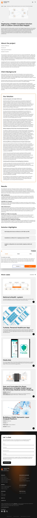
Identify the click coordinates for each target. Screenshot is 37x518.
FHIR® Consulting (4, 488)
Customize (18, 266)
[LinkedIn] (4, 511)
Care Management (22, 476)
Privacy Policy (9, 516)
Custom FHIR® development (6, 486)
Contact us (3, 500)
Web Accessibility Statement (25, 516)
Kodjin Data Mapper (4, 482)
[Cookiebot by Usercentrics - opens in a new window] (31, 251)
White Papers (3, 494)
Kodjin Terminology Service (5, 479)
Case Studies (3, 495)
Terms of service (16, 516)
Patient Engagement (22, 479)
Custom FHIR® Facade (5, 487)
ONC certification (22, 486)
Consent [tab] (6, 253)
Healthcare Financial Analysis (24, 478)
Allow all (30, 266)
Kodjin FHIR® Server (4, 478)
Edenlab (15, 503)
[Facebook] (2, 511)
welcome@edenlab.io (5, 470)
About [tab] (31, 253)
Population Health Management (24, 480)
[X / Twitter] (7, 511)
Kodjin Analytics (4, 476)
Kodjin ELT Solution (4, 480)
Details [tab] (18, 253)
